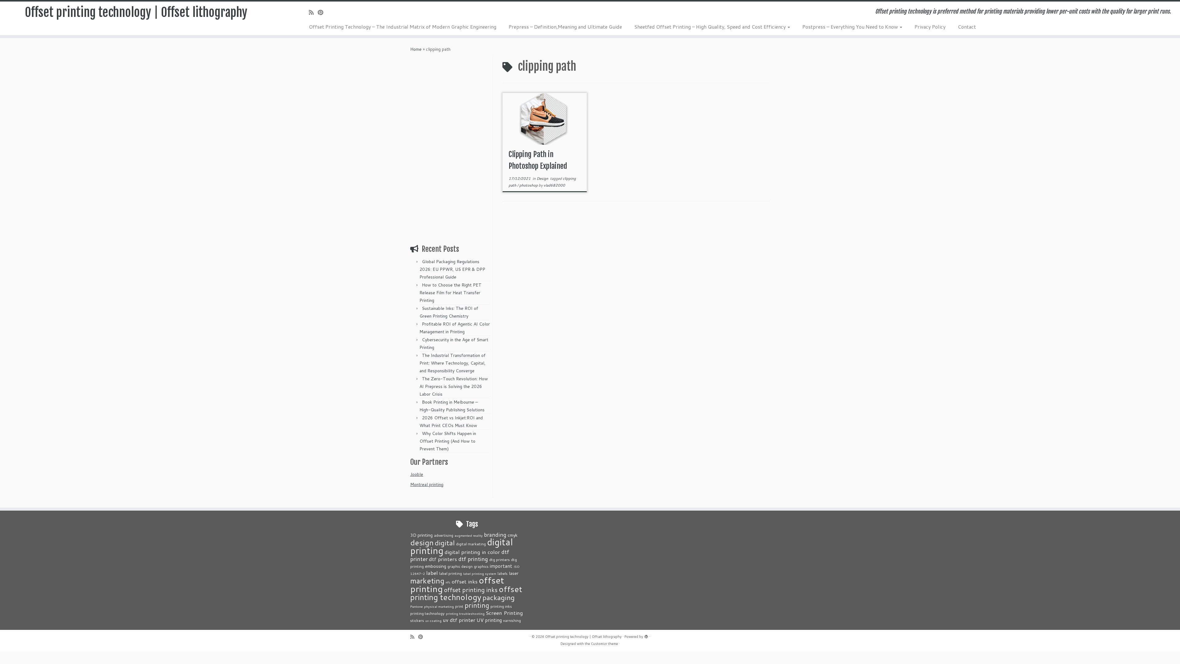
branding (495, 535)
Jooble (416, 474)
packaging (498, 597)
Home (416, 49)
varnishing (512, 620)
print (459, 606)
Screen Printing (504, 612)
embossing (435, 566)
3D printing (421, 535)
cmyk (512, 535)
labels (503, 573)
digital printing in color (472, 551)
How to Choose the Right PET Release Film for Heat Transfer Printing (450, 292)
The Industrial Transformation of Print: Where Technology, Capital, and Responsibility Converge (452, 363)
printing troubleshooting (465, 613)
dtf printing (473, 559)
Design (543, 178)
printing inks (501, 606)
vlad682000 (554, 185)
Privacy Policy (930, 26)
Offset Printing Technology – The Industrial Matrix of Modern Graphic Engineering (402, 26)
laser (513, 573)
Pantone (416, 606)
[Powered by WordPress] (646, 635)
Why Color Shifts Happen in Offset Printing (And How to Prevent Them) (447, 441)
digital (445, 542)
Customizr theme (604, 643)
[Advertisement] (450, 148)
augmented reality (468, 535)
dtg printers (499, 559)
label (432, 572)
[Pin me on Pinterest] (322, 12)
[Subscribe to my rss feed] (313, 12)
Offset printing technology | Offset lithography (136, 12)
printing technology (427, 613)
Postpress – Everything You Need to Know (850, 26)
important (501, 566)
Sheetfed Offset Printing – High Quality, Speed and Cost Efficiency (710, 26)
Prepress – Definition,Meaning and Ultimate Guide (565, 26)
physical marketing (439, 606)
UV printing (489, 620)
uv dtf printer (459, 619)
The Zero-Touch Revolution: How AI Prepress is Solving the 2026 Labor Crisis (453, 386)
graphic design (460, 566)
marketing (427, 580)
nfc (448, 582)
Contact (967, 26)
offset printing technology (466, 593)
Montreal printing (426, 484)
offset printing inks (471, 590)
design (422, 542)
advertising (443, 535)
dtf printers (443, 559)
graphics (481, 566)
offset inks (465, 581)
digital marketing (471, 544)
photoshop (529, 185)
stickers (417, 620)
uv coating (433, 620)
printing (477, 605)
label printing (450, 573)
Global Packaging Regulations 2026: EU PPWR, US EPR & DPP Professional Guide (452, 269)
